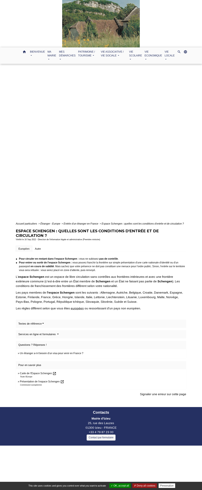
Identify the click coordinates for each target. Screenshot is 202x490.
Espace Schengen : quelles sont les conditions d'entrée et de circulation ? (143, 223)
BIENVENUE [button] (37, 51)
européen (77, 308)
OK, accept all (121, 485)
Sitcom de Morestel (57, 470)
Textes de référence (30, 323)
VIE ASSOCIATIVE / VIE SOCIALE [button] (112, 53)
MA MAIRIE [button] (52, 53)
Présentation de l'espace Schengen (42, 381)
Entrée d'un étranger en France (81, 223)
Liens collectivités (71, 449)
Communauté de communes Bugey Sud (71, 457)
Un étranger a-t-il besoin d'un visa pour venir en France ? (51, 353)
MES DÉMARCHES (91, 144)
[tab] (24, 249)
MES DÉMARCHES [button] (67, 53)
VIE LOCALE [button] (170, 53)
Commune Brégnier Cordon (62, 461)
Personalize (167, 485)
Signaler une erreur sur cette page (163, 394)
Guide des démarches (122, 144)
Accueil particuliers (27, 223)
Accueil (70, 144)
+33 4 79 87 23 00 (101, 432)
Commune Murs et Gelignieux (64, 466)
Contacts (101, 412)
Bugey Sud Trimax (56, 475)
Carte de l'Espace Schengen (38, 373)
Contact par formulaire (101, 437)
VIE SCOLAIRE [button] (135, 53)
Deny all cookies (145, 485)
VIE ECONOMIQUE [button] (153, 53)
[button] (24, 52)
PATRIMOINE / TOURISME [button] (86, 53)
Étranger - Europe (50, 223)
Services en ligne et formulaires (37, 334)
